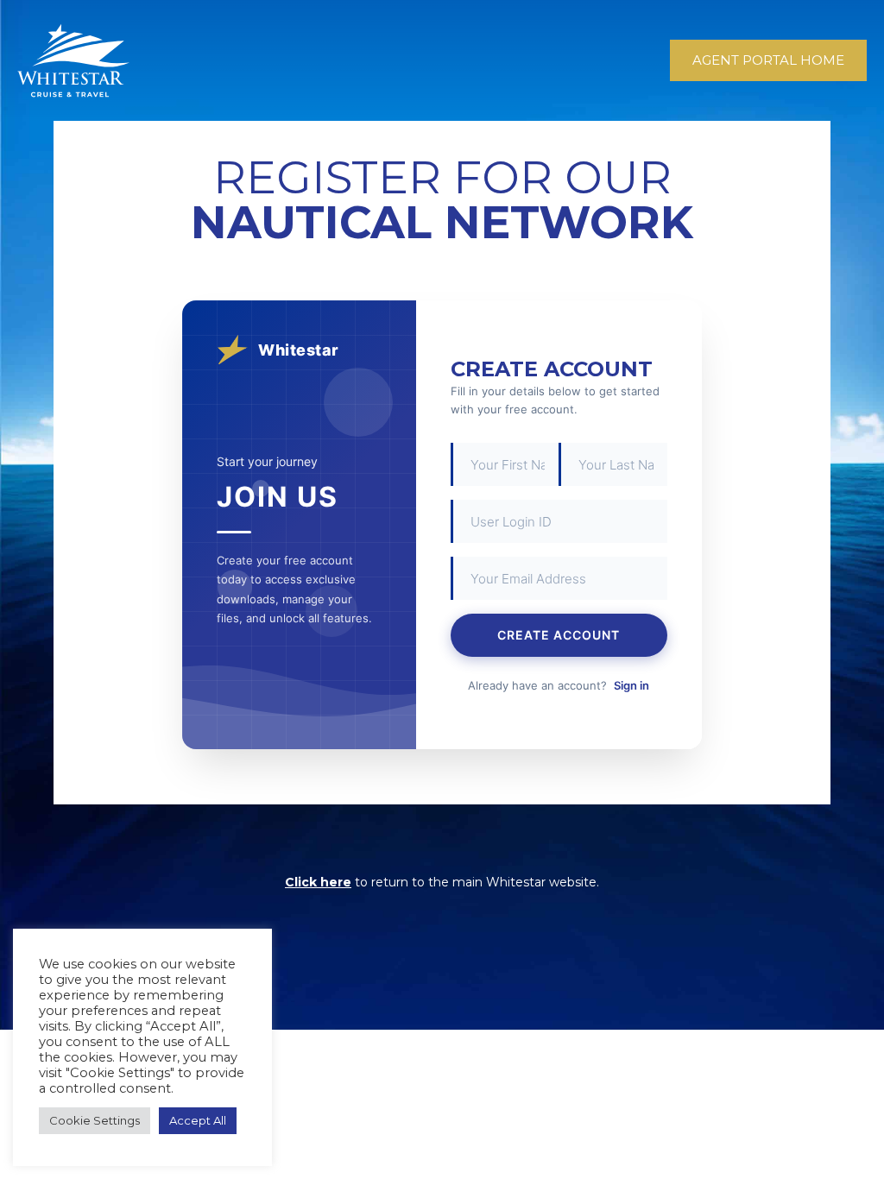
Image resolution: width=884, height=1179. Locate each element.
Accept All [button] (197, 1120)
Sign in (631, 685)
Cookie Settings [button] (94, 1120)
